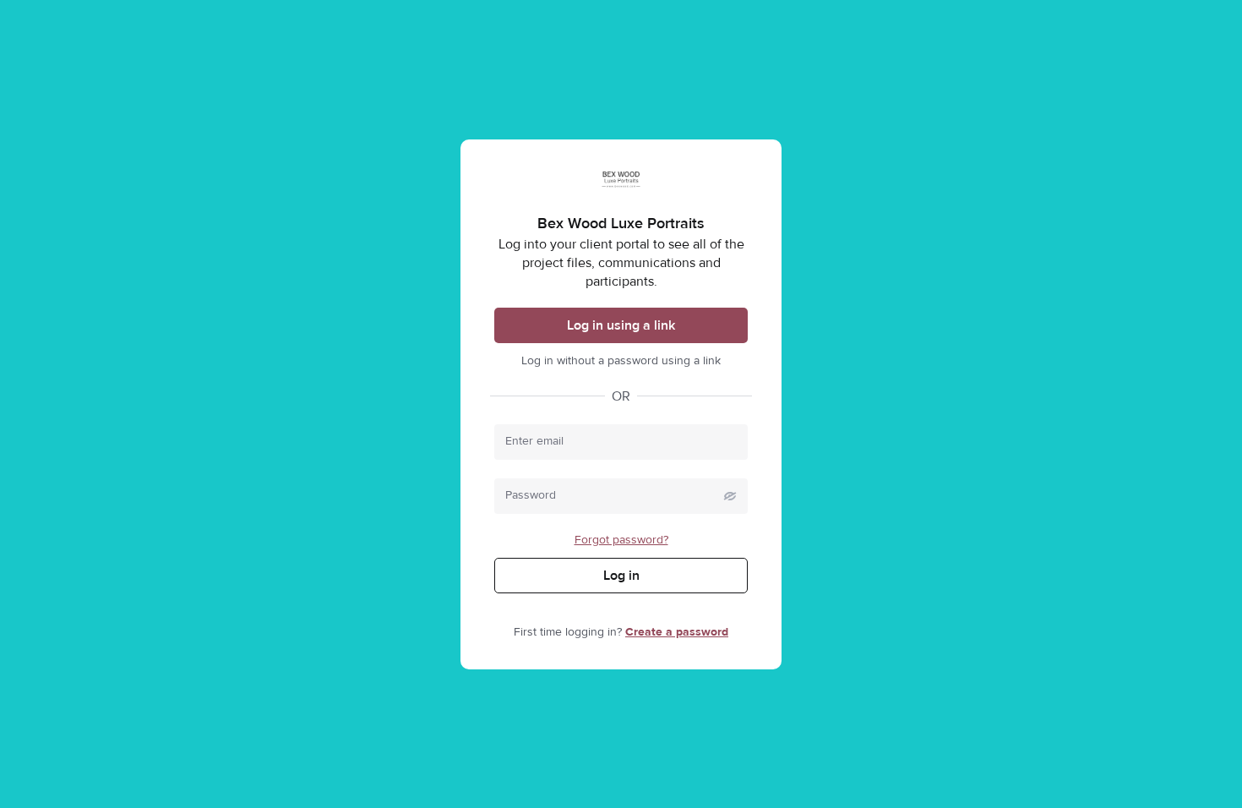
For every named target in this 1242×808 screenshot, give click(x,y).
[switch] (730, 496)
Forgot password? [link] (621, 540)
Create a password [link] (676, 632)
